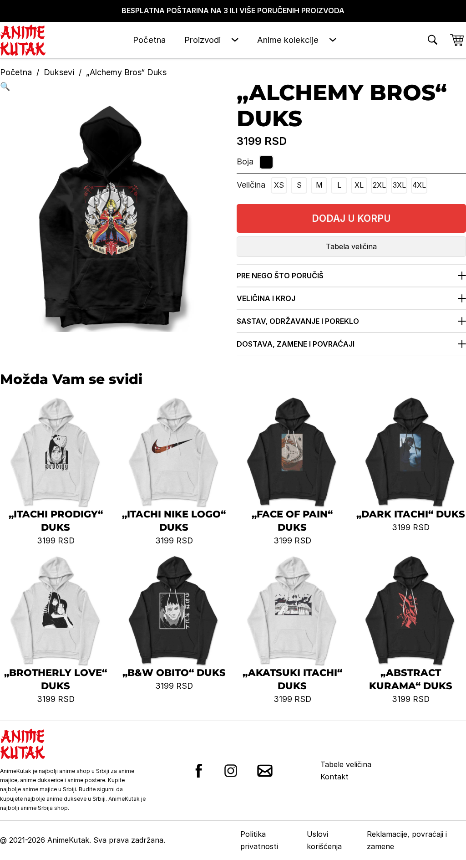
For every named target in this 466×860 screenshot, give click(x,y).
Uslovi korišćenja (324, 840)
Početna (149, 40)
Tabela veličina (351, 246)
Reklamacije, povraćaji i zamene (407, 840)
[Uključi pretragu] (433, 40)
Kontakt (334, 776)
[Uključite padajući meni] (235, 39)
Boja (245, 161)
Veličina (251, 184)
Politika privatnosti (259, 840)
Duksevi (59, 72)
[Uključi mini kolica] (457, 40)
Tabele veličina (345, 764)
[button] (114, 87)
